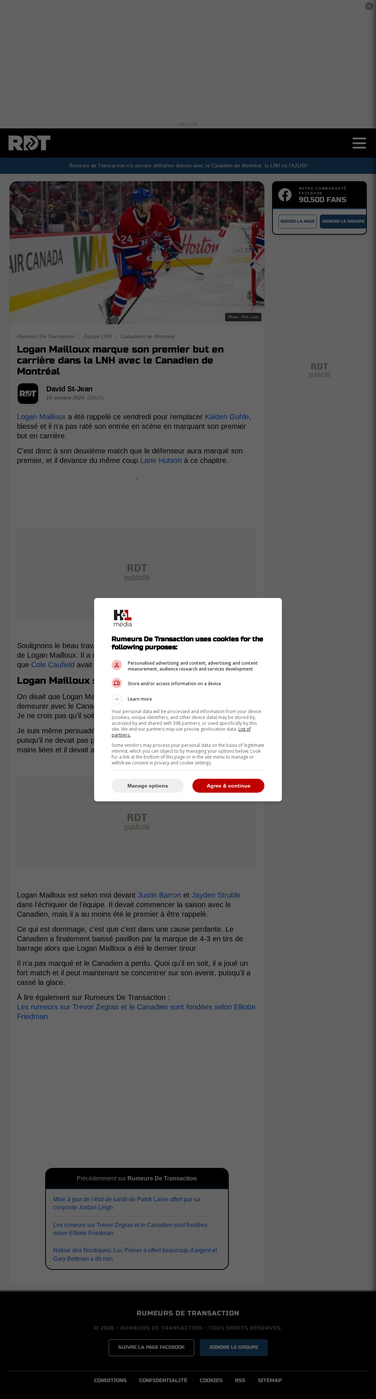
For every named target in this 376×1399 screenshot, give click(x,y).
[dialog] (188, 699)
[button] (188, 699)
